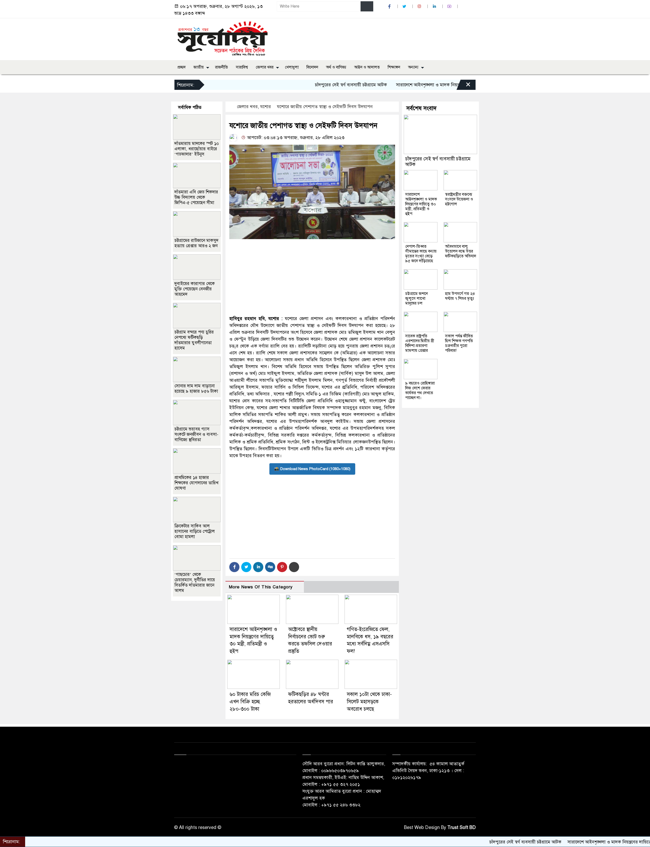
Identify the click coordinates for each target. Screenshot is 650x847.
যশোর (265, 106)
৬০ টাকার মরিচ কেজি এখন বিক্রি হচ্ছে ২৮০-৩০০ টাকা (250, 701)
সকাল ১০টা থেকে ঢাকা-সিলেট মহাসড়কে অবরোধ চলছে (369, 701)
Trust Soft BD (461, 827)
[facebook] (390, 6)
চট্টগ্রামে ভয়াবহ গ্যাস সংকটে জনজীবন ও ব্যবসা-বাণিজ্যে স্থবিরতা (196, 434)
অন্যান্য (413, 67)
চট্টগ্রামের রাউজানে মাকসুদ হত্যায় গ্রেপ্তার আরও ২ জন (196, 243)
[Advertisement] (312, 277)
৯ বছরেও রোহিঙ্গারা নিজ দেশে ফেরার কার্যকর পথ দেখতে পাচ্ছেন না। (420, 390)
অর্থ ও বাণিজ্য (336, 67)
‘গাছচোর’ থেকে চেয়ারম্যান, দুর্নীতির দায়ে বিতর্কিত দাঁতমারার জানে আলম (194, 582)
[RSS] (464, 6)
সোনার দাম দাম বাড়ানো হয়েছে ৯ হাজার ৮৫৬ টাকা (196, 388)
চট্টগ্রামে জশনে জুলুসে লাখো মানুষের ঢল (416, 298)
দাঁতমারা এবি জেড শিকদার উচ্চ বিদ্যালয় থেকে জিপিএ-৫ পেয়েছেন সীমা (196, 197)
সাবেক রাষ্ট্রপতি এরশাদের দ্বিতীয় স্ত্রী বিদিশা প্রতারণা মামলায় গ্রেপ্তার (419, 343)
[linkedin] (435, 6)
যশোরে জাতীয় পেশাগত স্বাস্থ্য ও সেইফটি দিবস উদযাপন (325, 106)
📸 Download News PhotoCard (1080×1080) (312, 469)
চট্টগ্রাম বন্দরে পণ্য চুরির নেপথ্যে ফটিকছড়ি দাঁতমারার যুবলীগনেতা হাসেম (194, 340)
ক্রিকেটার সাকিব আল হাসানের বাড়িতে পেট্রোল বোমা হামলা (194, 531)
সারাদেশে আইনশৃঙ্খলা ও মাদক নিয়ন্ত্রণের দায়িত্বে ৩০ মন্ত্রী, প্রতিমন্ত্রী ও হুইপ (432, 85)
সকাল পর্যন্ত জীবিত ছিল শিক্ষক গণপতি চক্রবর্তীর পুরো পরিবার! (459, 343)
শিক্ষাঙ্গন (394, 67)
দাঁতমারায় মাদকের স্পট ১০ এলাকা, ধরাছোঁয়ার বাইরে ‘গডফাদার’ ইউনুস (196, 149)
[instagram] (420, 6)
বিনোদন (312, 67)
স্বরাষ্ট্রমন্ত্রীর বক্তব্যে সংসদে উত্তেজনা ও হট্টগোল (459, 199)
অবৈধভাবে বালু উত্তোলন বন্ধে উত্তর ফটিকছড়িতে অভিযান (460, 251)
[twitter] (405, 6)
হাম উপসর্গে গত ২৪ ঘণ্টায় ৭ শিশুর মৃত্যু (460, 296)
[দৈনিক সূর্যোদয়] (222, 38)
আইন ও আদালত (367, 67)
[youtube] (450, 6)
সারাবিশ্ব (242, 67)
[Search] (367, 6)
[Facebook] (234, 567)
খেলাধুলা (292, 67)
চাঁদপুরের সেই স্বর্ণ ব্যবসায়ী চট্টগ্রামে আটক (322, 85)
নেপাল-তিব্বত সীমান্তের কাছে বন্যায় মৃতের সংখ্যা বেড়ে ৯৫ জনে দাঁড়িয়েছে (420, 253)
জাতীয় (198, 67)
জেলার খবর (264, 67)
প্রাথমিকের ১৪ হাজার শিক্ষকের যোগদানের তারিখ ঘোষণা (196, 483)
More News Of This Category (261, 587)
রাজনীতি (221, 67)
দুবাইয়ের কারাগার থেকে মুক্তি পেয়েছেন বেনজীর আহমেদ (194, 289)
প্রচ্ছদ (181, 67)
